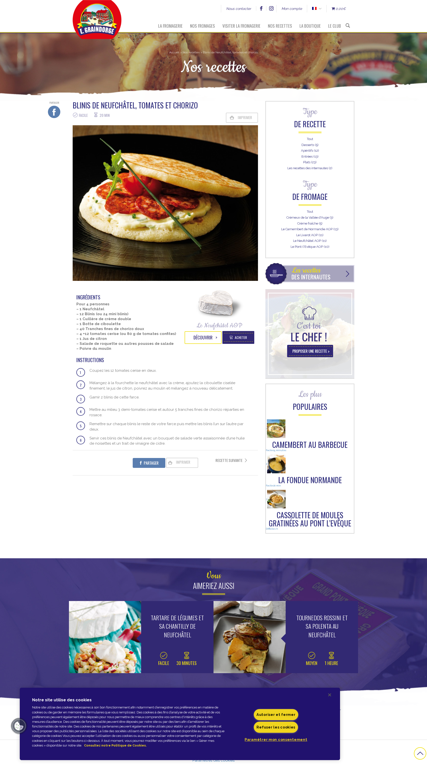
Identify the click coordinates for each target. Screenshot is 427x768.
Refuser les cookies (275, 727)
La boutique (310, 26)
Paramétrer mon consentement (276, 740)
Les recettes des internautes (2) (309, 168)
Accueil (174, 52)
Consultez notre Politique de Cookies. (115, 745)
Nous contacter (238, 9)
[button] (19, 726)
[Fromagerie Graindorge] (97, 16)
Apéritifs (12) (310, 150)
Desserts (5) (310, 145)
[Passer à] (314, 8)
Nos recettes (280, 26)
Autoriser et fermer (276, 715)
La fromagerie (170, 26)
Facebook (261, 8)
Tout (310, 139)
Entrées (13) (310, 156)
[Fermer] (329, 694)
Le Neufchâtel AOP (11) (310, 241)
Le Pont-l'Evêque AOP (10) (310, 247)
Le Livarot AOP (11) (309, 235)
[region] (180, 724)
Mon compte (291, 9)
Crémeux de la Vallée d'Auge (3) (309, 217)
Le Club (334, 26)
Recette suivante (228, 460)
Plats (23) (310, 162)
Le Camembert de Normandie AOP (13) (310, 229)
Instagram (271, 8)
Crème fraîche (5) (309, 223)
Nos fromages (202, 26)
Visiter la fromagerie (241, 26)
